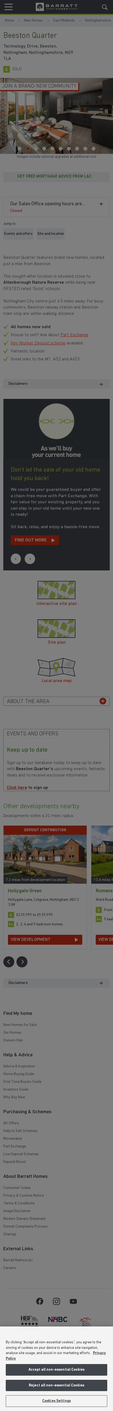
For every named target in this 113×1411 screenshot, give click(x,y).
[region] (56, 1368)
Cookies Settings (56, 1401)
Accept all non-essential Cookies (56, 1369)
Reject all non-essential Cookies (56, 1385)
